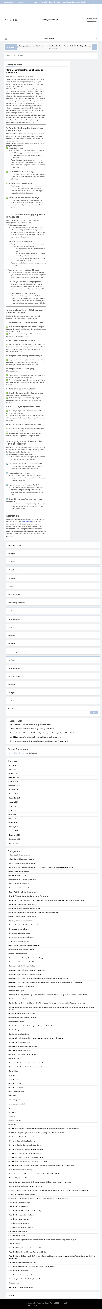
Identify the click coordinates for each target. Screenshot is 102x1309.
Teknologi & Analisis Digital (18, 1207)
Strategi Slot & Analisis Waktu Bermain (22, 1194)
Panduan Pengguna (15, 1030)
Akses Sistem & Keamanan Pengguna (21, 859)
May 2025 (12, 814)
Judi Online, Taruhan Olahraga (19, 941)
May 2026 (12, 765)
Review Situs (13, 1071)
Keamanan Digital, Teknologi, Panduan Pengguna (25, 974)
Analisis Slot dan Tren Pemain (19, 871)
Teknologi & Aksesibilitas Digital (20, 1203)
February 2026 (14, 777)
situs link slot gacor (16, 545)
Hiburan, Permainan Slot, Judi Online (21, 921)
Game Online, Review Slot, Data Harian (22, 904)
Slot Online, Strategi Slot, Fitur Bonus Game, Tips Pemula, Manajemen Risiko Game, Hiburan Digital (42, 1166)
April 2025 (12, 818)
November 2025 (14, 790)
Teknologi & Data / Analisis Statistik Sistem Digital (26, 1211)
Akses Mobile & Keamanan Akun (20, 855)
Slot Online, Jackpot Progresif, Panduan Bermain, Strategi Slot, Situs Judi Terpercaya (37, 1133)
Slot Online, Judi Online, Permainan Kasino (23, 1137)
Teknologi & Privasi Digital (18, 1231)
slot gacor (12, 554)
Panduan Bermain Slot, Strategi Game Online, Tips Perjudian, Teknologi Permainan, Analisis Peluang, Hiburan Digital (47, 1003)
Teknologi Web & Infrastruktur (19, 1271)
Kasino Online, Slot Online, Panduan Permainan (24, 945)
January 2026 (13, 781)
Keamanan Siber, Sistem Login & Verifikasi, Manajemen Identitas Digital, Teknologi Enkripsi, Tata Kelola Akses (45, 982)
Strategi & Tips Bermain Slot (18, 1178)
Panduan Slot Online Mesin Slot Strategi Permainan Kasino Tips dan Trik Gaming (36, 1038)
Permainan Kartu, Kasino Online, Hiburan (22, 1055)
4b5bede (11, 76)
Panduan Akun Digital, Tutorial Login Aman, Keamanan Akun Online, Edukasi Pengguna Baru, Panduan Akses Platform (48, 995)
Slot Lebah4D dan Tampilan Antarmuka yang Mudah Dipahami (30, 725)
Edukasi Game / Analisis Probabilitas (21, 888)
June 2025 (12, 810)
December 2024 (14, 835)
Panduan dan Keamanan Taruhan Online (22, 1013)
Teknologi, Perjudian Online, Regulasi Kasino (24, 1275)
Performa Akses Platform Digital (20, 1050)
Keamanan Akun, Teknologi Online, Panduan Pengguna (27, 958)
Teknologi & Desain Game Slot (19, 1219)
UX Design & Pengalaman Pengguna (21, 1287)
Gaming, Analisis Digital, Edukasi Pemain (22, 917)
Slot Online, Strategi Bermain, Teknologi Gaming (25, 1153)
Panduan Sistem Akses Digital (19, 1034)
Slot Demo (12, 1112)
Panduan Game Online (16, 1022)
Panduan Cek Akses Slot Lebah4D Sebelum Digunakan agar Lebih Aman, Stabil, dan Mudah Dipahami (43, 733)
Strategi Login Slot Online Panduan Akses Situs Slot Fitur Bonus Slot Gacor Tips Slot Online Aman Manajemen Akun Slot (49, 1190)
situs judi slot (13, 1079)
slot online (12, 562)
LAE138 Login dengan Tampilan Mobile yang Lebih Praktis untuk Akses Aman (62, 2)
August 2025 (13, 802)
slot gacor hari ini (15, 1120)
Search (11, 708)
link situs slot (13, 570)
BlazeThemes (32, 1305)
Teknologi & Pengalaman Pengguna (21, 1227)
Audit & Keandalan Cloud (17, 875)
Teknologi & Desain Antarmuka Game (21, 1215)
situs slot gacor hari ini (17, 603)
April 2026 (12, 769)
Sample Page (49, 39)
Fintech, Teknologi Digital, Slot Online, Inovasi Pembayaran (28, 896)
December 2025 (14, 786)
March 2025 (13, 823)
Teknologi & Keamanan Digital (19, 1223)
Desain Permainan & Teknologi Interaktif (22, 880)
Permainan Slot (14, 1059)
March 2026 (13, 773)
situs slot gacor (14, 594)
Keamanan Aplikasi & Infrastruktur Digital (23, 962)
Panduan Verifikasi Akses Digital (20, 1042)
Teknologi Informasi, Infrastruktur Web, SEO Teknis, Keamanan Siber (31, 1267)
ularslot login (26, 522)
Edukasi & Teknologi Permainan (19, 884)
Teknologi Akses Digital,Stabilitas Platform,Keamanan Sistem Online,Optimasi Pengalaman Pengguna (42, 1240)
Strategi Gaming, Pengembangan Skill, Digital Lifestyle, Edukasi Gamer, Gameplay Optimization (40, 1182)
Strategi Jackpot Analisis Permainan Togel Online (25, 1186)
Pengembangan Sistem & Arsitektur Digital (23, 1046)
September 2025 (14, 798)
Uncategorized (14, 1283)
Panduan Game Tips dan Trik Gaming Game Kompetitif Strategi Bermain (33, 1026)
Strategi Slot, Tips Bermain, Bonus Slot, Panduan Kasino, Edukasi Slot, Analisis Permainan (39, 1198)
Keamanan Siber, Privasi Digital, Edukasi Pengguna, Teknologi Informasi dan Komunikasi (38, 978)
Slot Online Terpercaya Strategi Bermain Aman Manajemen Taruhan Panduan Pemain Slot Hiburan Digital (44, 1129)
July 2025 (12, 806)
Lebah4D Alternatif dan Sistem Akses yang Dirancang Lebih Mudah (32, 729)
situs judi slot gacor (16, 1083)
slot (10, 611)
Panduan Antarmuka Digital (18, 999)
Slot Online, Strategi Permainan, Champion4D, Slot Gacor (28, 1161)
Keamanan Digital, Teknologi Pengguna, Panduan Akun (27, 970)
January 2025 (13, 831)
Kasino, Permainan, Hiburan (18, 954)
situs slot (12, 1096)
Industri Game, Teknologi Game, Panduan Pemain (25, 925)
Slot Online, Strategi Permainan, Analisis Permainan (26, 1157)
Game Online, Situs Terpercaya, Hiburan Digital (24, 908)
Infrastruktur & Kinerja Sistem (19, 929)
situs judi (12, 1075)
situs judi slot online (16, 1087)
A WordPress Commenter (18, 753)
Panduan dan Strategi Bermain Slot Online (23, 1018)
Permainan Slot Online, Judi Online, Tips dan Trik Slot (26, 1063)
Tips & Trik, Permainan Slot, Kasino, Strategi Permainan (27, 1279)
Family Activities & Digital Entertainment (22, 892)
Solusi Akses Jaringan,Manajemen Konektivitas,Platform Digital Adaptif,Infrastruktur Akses (39, 1174)
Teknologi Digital (15, 1244)
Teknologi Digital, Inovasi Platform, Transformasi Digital (27, 1252)
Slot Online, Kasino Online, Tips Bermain (22, 1141)
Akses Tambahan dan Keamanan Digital (22, 863)
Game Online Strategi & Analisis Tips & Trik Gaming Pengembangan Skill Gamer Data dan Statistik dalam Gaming (46, 900)
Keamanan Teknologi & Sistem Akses (21, 987)
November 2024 (14, 839)
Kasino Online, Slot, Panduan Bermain (21, 950)
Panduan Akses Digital (16, 991)
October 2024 (13, 843)
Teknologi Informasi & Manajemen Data (22, 1262)
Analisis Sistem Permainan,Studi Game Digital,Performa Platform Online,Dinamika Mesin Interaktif (42, 867)
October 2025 (13, 794)
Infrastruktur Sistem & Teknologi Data (21, 937)
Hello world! (33, 753)
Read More (9, 537)
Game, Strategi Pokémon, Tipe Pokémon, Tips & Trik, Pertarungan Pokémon (34, 912)
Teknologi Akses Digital (17, 1235)
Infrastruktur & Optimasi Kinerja (19, 933)
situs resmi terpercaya (16, 1092)
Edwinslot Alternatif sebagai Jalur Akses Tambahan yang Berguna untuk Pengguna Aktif (39, 741)
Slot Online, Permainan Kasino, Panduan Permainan (26, 1149)
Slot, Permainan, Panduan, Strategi (20, 1170)
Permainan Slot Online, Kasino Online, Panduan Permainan (28, 1067)
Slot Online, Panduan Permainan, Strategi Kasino (25, 1145)
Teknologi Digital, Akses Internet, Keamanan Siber (25, 1248)
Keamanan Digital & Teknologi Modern (22, 966)
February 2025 (14, 827)
